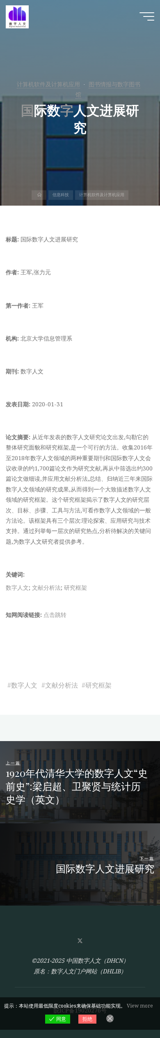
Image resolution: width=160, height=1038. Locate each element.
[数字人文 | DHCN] (17, 16)
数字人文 (17, 587)
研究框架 (75, 587)
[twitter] (79, 941)
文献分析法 (46, 587)
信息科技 (61, 195)
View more (140, 1005)
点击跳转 (54, 615)
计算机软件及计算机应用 (48, 84)
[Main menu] (146, 16)
